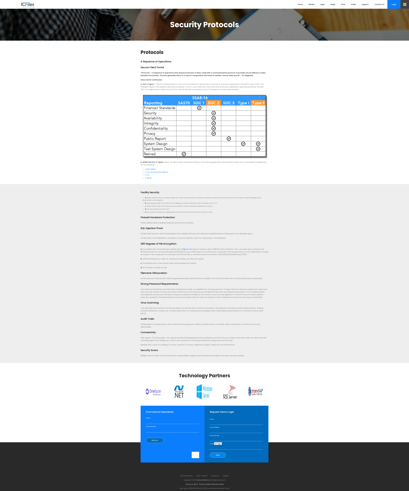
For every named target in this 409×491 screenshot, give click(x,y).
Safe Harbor (151, 169)
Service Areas (218, 484)
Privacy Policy (205, 484)
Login (394, 4)
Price (343, 4)
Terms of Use (191, 484)
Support (365, 4)
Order (353, 4)
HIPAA (149, 178)
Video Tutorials (201, 476)
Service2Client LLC (204, 480)
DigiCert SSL (187, 249)
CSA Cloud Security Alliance (157, 172)
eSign (333, 4)
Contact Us (379, 4)
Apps (322, 4)
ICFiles (143, 355)
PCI (148, 175)
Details (312, 4)
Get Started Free (186, 476)
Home (300, 4)
